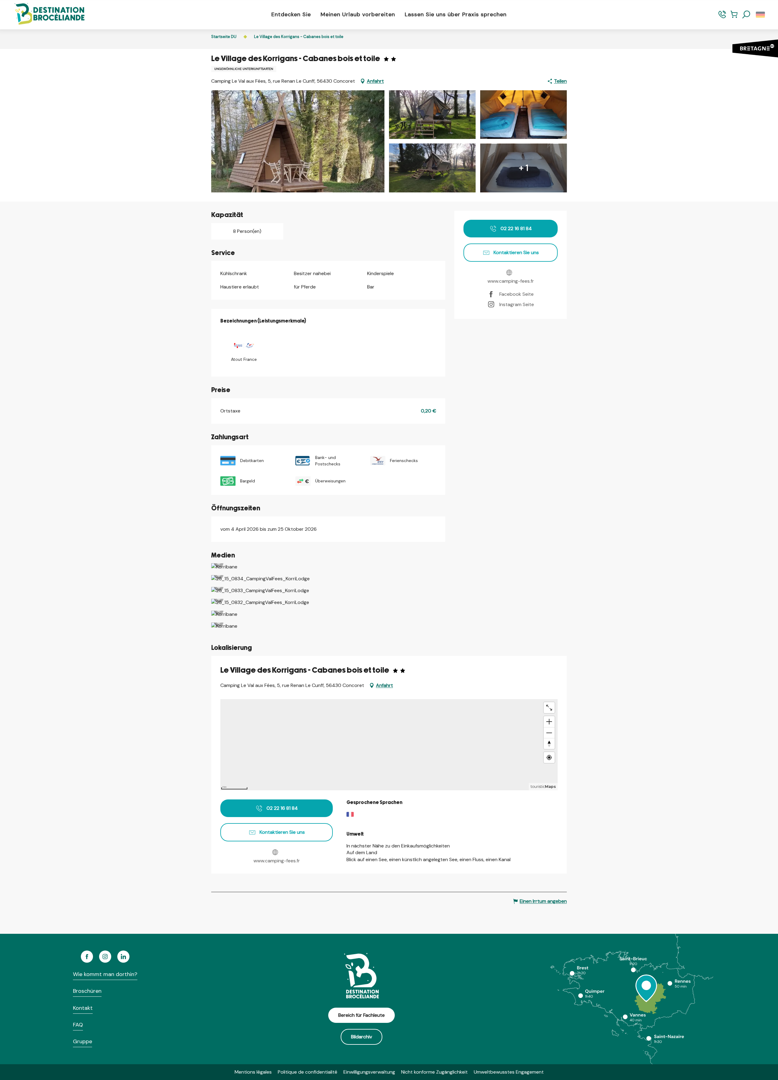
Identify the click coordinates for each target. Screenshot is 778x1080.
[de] (761, 15)
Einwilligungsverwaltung (369, 1072)
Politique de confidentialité (307, 1072)
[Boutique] (734, 17)
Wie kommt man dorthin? (105, 974)
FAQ (78, 1024)
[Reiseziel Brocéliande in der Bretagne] (44, 14)
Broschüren (87, 991)
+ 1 (523, 168)
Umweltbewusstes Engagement (509, 1072)
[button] (746, 14)
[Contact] (722, 17)
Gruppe (82, 1041)
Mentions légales (253, 1072)
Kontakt (83, 1008)
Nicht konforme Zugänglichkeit (434, 1072)
